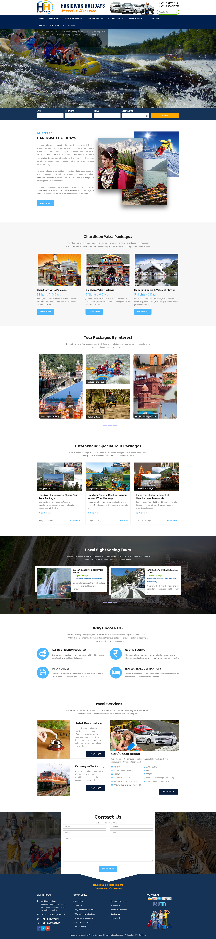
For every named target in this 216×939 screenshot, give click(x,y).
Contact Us (69, 25)
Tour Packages (94, 18)
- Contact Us (115, 914)
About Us (53, 18)
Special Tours (115, 18)
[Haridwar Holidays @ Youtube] (48, 928)
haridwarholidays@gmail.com (53, 914)
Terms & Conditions (49, 25)
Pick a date (147, 116)
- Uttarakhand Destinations (84, 914)
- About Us (77, 905)
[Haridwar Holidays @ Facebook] (39, 928)
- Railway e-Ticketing (118, 901)
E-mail (96, 111)
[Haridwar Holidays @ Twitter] (43, 928)
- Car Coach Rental (80, 922)
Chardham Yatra (72, 18)
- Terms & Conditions (118, 909)
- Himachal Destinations (83, 918)
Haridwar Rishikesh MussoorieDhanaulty (87, 580)
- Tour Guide (115, 905)
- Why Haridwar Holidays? (83, 909)
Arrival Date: (128, 111)
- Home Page (78, 901)
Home (41, 18)
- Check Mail (115, 918)
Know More (46, 47)
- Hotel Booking (79, 926)
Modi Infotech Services (113, 935)
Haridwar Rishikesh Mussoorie (161, 578)
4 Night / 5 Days (80, 575)
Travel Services (135, 18)
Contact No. (70, 111)
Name (39, 111)
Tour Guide (155, 18)
